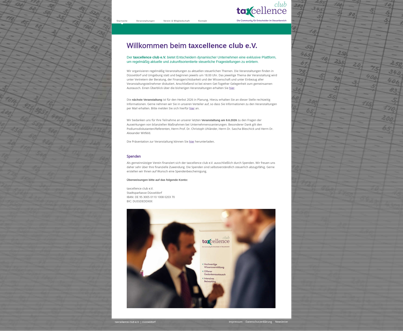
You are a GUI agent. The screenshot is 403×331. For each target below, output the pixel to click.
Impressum (235, 321)
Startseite (122, 21)
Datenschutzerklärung (259, 321)
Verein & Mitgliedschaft (176, 21)
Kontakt (202, 21)
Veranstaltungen (145, 21)
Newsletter (281, 321)
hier (231, 88)
